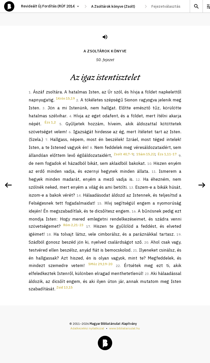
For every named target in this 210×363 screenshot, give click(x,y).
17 (88, 226)
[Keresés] (196, 6)
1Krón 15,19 (65, 98)
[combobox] (116, 6)
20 (146, 242)
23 (147, 274)
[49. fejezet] (8, 185)
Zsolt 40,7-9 (123, 154)
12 (138, 179)
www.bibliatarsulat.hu (124, 328)
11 (154, 171)
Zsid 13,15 (64, 287)
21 (135, 250)
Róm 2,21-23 (73, 225)
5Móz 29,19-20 (100, 264)
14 (79, 195)
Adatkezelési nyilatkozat (87, 328)
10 (149, 163)
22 (118, 266)
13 (131, 187)
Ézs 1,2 (50, 122)
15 (99, 203)
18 (49, 234)
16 (134, 211)
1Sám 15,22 (145, 154)
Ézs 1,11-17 (167, 154)
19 (178, 234)
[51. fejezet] (202, 185)
